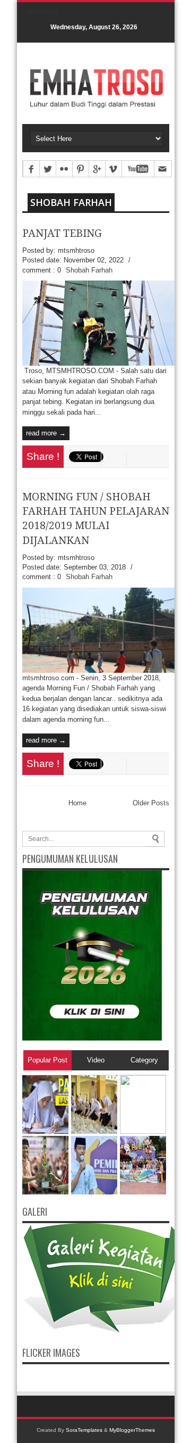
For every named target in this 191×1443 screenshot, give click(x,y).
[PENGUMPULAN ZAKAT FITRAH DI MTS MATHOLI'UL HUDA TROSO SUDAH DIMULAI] (143, 1131)
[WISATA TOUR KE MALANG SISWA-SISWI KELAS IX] (143, 1192)
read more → (46, 433)
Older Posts (151, 803)
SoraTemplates (84, 1430)
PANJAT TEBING (62, 233)
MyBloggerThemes (132, 1430)
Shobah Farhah (71, 202)
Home (77, 803)
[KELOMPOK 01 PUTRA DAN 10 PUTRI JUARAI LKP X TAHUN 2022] (45, 1192)
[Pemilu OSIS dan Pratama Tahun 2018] (94, 1192)
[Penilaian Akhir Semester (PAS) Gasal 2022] (45, 1131)
